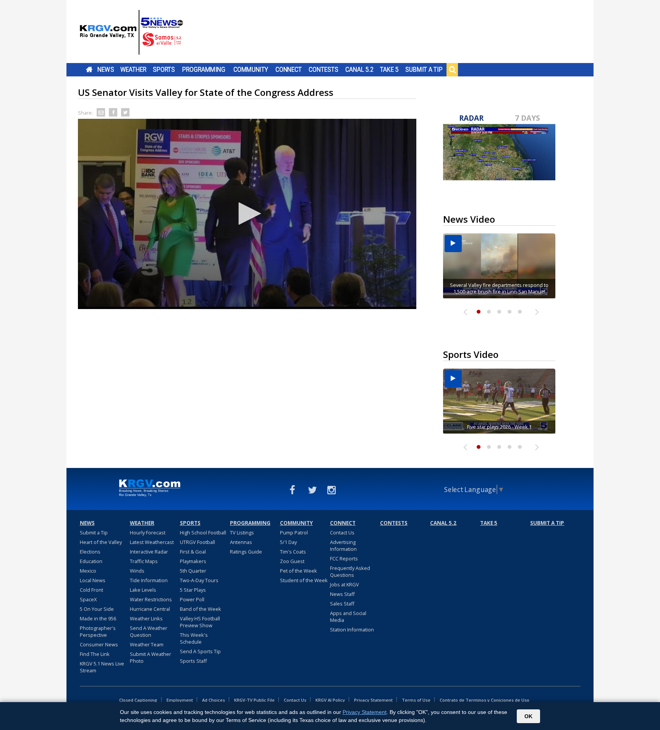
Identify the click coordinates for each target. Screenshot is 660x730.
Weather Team (146, 644)
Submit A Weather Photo (150, 657)
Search (452, 69)
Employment (180, 700)
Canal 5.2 (359, 69)
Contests (323, 69)
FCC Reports (344, 558)
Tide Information (149, 580)
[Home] (131, 32)
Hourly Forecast (147, 532)
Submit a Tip (423, 69)
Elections (90, 551)
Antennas (241, 542)
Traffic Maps (144, 561)
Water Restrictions (151, 599)
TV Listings (242, 532)
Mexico (88, 570)
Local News (92, 580)
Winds (137, 570)
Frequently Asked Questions (350, 571)
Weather (133, 69)
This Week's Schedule (194, 638)
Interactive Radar (149, 551)
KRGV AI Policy (330, 700)
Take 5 (389, 69)
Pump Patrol (294, 532)
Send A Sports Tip (200, 651)
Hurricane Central (150, 608)
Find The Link (95, 654)
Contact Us (342, 532)
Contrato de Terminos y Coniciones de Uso (484, 700)
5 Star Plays (193, 589)
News (105, 69)
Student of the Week (304, 580)
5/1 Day (288, 542)
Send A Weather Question (148, 631)
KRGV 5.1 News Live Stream (102, 667)
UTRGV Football (197, 542)
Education (91, 561)
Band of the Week (200, 608)
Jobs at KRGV (344, 584)
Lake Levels (143, 589)
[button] (247, 213)
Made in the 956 (98, 618)
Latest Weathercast (152, 542)
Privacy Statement (373, 700)
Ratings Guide (246, 551)
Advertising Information (343, 545)
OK (528, 716)
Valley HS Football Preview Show (200, 622)
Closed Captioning (138, 700)
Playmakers (193, 561)
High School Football (203, 532)
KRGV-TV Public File (254, 700)
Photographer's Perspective (98, 631)
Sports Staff (193, 660)
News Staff (342, 594)
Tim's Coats (293, 551)
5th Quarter (193, 570)
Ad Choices (213, 700)
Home (89, 69)
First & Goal (193, 551)
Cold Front (91, 589)
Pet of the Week (298, 570)
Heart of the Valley (101, 542)
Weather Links (146, 618)
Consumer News (99, 644)
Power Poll (192, 599)
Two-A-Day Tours (199, 580)
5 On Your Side (97, 608)
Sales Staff (342, 603)
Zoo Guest (292, 561)
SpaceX (88, 599)
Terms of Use (416, 700)
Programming (203, 69)
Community (250, 69)
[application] (247, 214)
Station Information (352, 629)
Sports (164, 69)
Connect (288, 69)
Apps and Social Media (348, 616)
